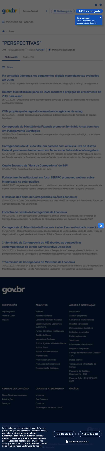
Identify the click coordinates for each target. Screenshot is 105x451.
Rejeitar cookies (64, 433)
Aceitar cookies (90, 433)
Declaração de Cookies (32, 445)
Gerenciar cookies (79, 441)
